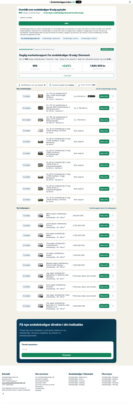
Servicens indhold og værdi (44, 384)
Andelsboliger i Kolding (110, 379)
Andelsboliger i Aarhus (70, 38)
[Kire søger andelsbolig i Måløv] (40, 235)
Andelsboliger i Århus (76, 379)
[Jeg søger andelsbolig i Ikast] (40, 295)
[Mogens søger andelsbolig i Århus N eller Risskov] (40, 265)
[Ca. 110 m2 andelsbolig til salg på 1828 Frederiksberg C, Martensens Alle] (85, 108)
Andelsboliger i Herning (110, 384)
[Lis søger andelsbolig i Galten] (40, 255)
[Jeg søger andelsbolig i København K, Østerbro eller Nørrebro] (40, 276)
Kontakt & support (41, 379)
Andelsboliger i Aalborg (77, 383)
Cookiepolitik (39, 388)
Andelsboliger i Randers (110, 377)
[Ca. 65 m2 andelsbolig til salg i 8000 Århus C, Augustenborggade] (85, 165)
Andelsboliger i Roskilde (110, 383)
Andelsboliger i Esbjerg (77, 384)
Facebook (3, 393)
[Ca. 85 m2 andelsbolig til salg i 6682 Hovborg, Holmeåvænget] (85, 153)
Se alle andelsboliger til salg (106, 89)
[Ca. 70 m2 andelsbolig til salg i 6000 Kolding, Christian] (85, 130)
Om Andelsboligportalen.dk (30, 38)
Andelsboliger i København (51, 38)
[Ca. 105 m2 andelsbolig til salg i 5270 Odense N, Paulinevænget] (85, 119)
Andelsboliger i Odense (89, 38)
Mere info (104, 96)
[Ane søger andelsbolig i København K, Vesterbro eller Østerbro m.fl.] (40, 306)
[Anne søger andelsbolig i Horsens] (40, 286)
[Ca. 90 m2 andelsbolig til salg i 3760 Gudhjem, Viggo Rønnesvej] (85, 141)
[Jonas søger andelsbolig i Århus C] (40, 225)
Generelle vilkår (40, 383)
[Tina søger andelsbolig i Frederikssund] (40, 245)
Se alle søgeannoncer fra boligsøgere (102, 208)
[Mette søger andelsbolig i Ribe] (40, 215)
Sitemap (38, 390)
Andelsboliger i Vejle (109, 381)
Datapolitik (39, 386)
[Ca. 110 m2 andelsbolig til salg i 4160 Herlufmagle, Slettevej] (85, 96)
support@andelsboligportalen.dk (13, 383)
